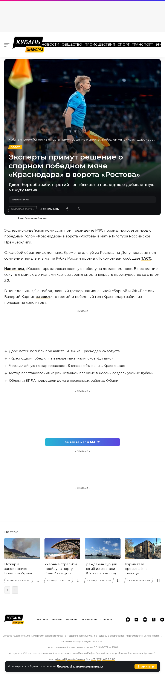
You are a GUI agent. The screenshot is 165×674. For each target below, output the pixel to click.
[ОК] (154, 620)
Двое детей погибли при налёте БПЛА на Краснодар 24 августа (64, 351)
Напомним (14, 269)
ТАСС (146, 258)
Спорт (124, 44)
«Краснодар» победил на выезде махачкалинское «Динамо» (61, 358)
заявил (43, 297)
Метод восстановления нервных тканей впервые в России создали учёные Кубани (81, 373)
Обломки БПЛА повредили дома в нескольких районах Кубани (63, 380)
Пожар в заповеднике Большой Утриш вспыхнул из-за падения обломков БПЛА (20, 568)
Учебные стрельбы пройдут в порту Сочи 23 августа (60, 568)
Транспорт (142, 44)
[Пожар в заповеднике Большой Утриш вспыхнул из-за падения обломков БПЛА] (22, 548)
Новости (50, 44)
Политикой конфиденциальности (80, 666)
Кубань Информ (20, 139)
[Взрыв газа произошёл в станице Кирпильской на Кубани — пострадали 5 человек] (143, 548)
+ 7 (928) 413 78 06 (103, 659)
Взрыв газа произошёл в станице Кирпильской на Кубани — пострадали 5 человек (139, 568)
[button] (145, 666)
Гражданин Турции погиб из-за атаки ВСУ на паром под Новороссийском (101, 568)
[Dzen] (145, 620)
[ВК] (136, 620)
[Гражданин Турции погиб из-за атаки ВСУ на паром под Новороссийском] (103, 548)
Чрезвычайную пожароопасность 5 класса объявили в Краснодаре (67, 366)
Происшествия (99, 44)
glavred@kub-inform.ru (70, 659)
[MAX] (128, 620)
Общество (72, 44)
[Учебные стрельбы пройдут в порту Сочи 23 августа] (62, 548)
